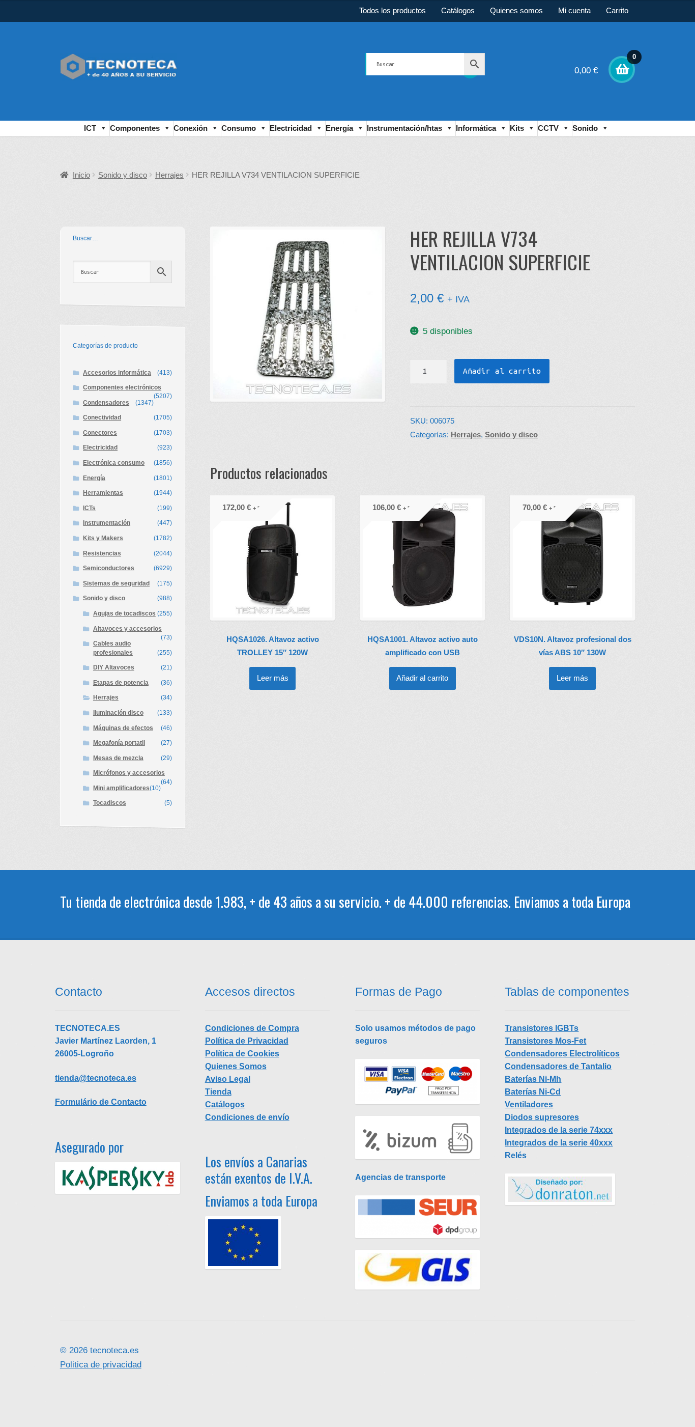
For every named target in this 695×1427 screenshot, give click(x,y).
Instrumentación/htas (404, 128)
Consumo (238, 128)
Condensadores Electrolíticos (562, 1053)
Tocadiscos (109, 802)
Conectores (100, 432)
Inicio (81, 175)
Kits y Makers (103, 538)
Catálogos (458, 11)
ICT (90, 128)
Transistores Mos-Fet (545, 1041)
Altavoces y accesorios (127, 628)
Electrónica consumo (113, 462)
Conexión (190, 128)
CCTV (548, 128)
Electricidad (291, 128)
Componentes (135, 128)
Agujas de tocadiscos (124, 613)
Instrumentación (106, 522)
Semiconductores (108, 568)
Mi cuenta (574, 11)
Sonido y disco (122, 175)
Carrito (617, 11)
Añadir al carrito (502, 371)
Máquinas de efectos (123, 728)
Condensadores (106, 402)
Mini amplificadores (121, 788)
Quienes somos (516, 11)
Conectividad (102, 417)
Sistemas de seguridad (116, 583)
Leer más (272, 678)
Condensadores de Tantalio (558, 1066)
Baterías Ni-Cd (533, 1091)
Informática (476, 128)
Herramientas (103, 492)
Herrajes (169, 175)
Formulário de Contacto (101, 1102)
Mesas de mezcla (118, 758)
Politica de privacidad (100, 1364)
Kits (517, 128)
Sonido (585, 128)
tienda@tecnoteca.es (95, 1078)
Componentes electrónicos (122, 387)
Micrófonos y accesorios (129, 772)
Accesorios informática (117, 372)
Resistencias (102, 553)
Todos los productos (392, 11)
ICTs (89, 508)
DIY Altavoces (113, 667)
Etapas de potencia (121, 682)
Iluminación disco (118, 712)
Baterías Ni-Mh (533, 1079)
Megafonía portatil (119, 742)
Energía (339, 128)
